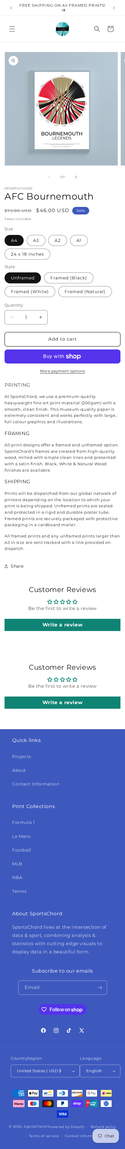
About (19, 770)
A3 (36, 240)
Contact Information (35, 784)
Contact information (83, 1136)
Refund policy (103, 1127)
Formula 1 (23, 822)
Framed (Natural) (85, 291)
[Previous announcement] (11, 8)
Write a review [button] (62, 625)
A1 (78, 240)
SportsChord (35, 1126)
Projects (21, 756)
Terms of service (44, 1136)
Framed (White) (30, 291)
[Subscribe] (100, 988)
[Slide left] (49, 177)
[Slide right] (76, 177)
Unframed (23, 278)
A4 (14, 240)
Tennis (19, 891)
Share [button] (17, 566)
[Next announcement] (113, 8)
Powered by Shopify (66, 1126)
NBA (17, 877)
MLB (17, 864)
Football (21, 850)
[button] (12, 29)
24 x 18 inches (27, 254)
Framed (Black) (68, 278)
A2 (58, 240)
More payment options (62, 371)
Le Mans (21, 836)
